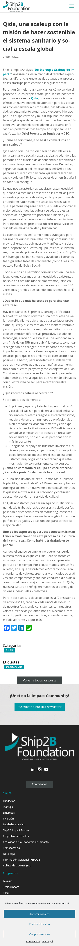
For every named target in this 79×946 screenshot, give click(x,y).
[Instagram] (39, 771)
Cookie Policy (33, 941)
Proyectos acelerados (16, 836)
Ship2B (9, 650)
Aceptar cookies (39, 914)
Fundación (9, 801)
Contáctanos (39, 784)
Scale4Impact (11, 887)
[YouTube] (46, 771)
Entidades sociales (14, 824)
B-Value (7, 881)
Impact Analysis (14, 666)
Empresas (9, 812)
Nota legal (47, 941)
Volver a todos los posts (39, 680)
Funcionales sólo (39, 924)
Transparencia (11, 848)
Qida (34, 98)
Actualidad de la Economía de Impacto (26, 842)
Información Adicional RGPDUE (21, 859)
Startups (8, 806)
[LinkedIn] (33, 771)
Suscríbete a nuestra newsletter (40, 707)
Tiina (6, 892)
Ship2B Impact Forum (16, 830)
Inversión (8, 818)
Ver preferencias (39, 934)
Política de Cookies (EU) (17, 865)
